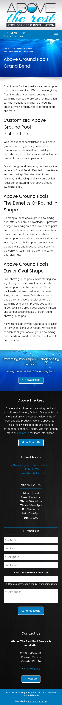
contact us (23, 432)
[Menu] (56, 35)
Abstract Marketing (37, 701)
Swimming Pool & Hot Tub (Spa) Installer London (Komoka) (35, 694)
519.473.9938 (15, 33)
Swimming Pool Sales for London (32, 465)
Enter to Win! (32, 469)
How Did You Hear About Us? (31, 572)
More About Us (31, 442)
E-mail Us (31, 679)
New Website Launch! (32, 473)
